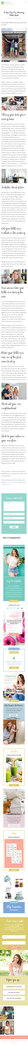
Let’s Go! (14, 668)
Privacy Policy (17, 1037)
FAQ (12, 1037)
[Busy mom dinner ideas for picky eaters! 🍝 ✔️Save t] (7, 1013)
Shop (9, 1037)
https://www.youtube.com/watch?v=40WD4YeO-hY (14, 653)
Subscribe (4, 1037)
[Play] (14, 103)
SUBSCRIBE (13, 947)
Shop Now (14, 902)
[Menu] (26, 2)
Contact (24, 1037)
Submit (14, 634)
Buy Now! (14, 701)
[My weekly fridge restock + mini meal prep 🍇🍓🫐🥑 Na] (7, 1028)
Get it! (14, 785)
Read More (14, 601)
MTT (15, 1043)
